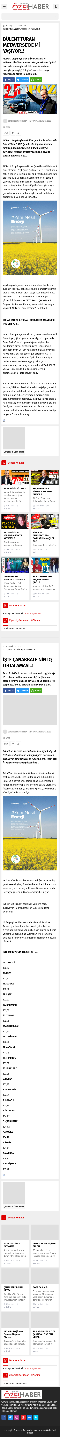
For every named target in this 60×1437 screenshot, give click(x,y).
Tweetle (24, 79)
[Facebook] (3, 1417)
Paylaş (11, 79)
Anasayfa (9, 26)
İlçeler (19, 646)
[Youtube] (23, 1417)
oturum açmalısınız (33, 613)
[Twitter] (10, 1417)
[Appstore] (29, 1417)
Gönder (38, 79)
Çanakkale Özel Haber (17, 121)
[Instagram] (16, 1417)
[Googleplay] (35, 1417)
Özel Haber (21, 26)
